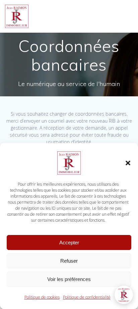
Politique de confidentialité (87, 297)
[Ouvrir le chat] (124, 295)
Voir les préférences (69, 279)
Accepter (69, 242)
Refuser (69, 261)
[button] (128, 163)
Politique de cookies (42, 297)
